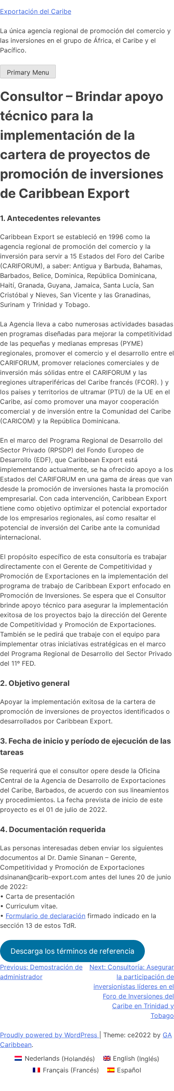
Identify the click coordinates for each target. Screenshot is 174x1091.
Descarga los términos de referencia (72, 951)
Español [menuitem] (129, 1070)
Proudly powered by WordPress (49, 1035)
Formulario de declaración (45, 916)
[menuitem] (55, 1058)
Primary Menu (28, 72)
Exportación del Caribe (35, 11)
